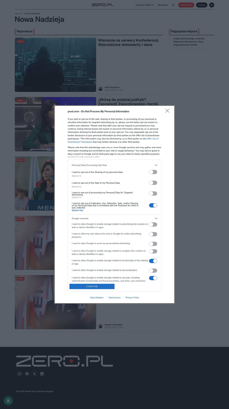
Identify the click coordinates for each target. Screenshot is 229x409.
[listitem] (114, 165)
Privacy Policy (132, 297)
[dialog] (114, 205)
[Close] (168, 112)
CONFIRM (92, 286)
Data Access (114, 297)
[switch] (153, 172)
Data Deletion (97, 297)
